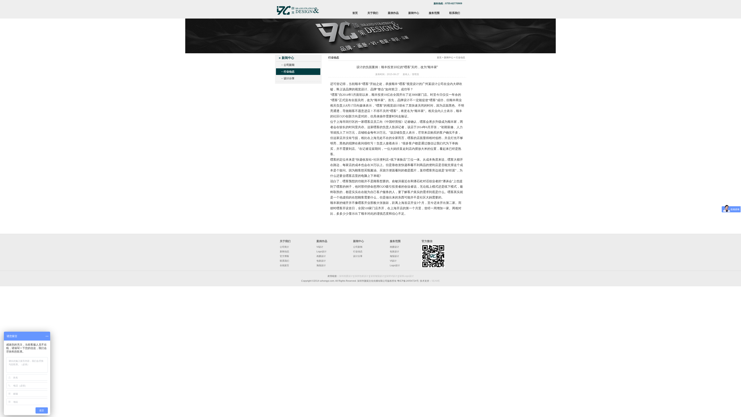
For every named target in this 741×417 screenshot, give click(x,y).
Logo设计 (321, 251)
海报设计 (321, 265)
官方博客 (284, 256)
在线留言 (284, 265)
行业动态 (289, 71)
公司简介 (284, 247)
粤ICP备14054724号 (408, 281)
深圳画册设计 (346, 276)
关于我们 (372, 12)
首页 (355, 12)
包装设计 (321, 260)
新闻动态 (284, 251)
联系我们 (454, 12)
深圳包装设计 (362, 276)
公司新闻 (289, 64)
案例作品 (393, 12)
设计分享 (289, 78)
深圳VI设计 (391, 276)
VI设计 (319, 247)
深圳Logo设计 (406, 276)
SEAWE (435, 281)
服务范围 (434, 12)
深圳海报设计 (377, 276)
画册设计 (321, 256)
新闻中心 (413, 12)
